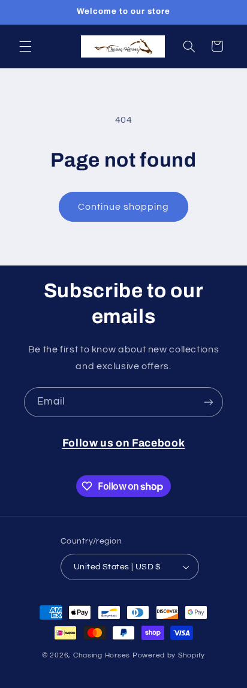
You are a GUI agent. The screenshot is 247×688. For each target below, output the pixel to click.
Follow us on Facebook (123, 443)
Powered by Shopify (168, 655)
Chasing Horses (102, 655)
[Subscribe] (208, 402)
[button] (25, 46)
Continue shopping (124, 207)
